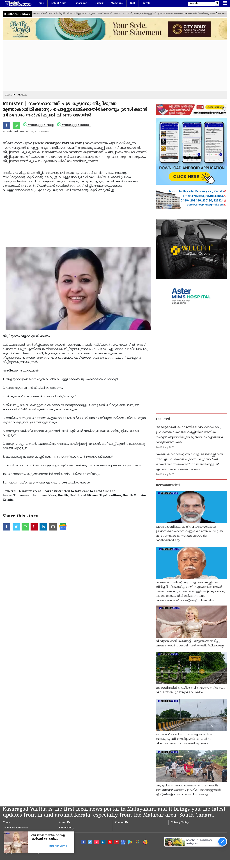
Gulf (132, 3)
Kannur (99, 3)
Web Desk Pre (15, 131)
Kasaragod (80, 3)
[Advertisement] (110, 65)
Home (40, 3)
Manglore (117, 3)
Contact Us (121, 822)
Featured (163, 419)
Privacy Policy (180, 822)
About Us (64, 822)
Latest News (58, 3)
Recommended (168, 485)
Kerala (146, 3)
